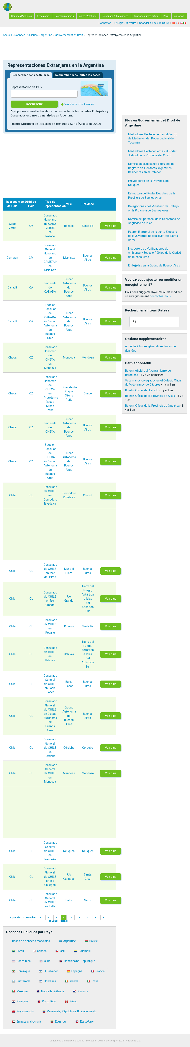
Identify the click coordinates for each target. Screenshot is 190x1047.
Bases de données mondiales (31, 941)
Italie (95, 981)
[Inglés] (181, 23)
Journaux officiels (64, 16)
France (100, 971)
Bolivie (93, 941)
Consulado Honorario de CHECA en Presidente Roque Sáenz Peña (51, 393)
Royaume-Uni (25, 1011)
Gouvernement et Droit (69, 35)
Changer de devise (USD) (154, 23)
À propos (179, 16)
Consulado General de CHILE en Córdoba (50, 748)
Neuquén (69, 851)
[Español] (174, 23)
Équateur (61, 1021)
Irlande (73, 981)
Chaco (88, 393)
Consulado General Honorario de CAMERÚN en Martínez (50, 258)
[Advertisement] (95, 48)
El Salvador (50, 971)
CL (31, 495)
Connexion (105, 23)
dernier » (65, 920)
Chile (12, 495)
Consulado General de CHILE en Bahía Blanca (50, 684)
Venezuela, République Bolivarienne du (71, 1011)
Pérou (73, 1001)
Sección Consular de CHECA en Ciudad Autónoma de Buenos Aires (50, 461)
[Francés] (178, 23)
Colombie (84, 951)
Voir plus (110, 226)
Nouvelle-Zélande (52, 991)
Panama (83, 991)
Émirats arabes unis (29, 1021)
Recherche (34, 104)
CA (31, 287)
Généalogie (43, 16)
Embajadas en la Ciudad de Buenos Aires (154, 265)
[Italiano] (185, 23)
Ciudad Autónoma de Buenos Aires (69, 287)
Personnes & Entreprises (115, 16)
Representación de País (26, 87)
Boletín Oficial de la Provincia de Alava (150, 396)
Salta (68, 900)
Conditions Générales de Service (67, 1040)
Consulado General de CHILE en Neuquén (50, 851)
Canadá (12, 287)
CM (31, 257)
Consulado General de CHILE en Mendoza (50, 773)
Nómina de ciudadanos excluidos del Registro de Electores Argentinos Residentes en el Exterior (151, 168)
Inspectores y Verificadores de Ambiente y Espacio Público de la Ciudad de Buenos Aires (154, 253)
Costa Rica (24, 961)
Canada (42, 951)
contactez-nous (160, 296)
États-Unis (87, 1021)
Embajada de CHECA (50, 427)
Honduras (50, 981)
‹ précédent (30, 917)
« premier (15, 917)
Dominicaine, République (79, 961)
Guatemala (23, 981)
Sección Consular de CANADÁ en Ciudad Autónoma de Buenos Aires (50, 321)
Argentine (46, 35)
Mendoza (69, 357)
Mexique (22, 991)
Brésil (20, 951)
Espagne (76, 971)
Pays (165, 16)
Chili (62, 951)
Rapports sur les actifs (146, 16)
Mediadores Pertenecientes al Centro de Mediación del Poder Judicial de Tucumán (152, 138)
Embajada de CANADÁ (50, 287)
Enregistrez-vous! (125, 23)
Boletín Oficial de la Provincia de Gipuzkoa (152, 405)
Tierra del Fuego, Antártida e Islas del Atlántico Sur (87, 598)
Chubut (87, 495)
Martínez (69, 257)
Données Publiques (21, 16)
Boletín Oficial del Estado (141, 390)
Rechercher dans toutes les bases (77, 75)
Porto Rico (49, 1001)
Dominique (23, 971)
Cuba (47, 961)
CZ (31, 357)
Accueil (7, 35)
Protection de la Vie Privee (100, 1040)
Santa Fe (88, 226)
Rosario (69, 226)
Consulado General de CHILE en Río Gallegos (50, 877)
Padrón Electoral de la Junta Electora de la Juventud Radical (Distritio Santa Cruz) (153, 236)
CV (31, 226)
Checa (12, 357)
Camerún (12, 257)
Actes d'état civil (87, 16)
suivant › (53, 920)
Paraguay (23, 1001)
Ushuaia (69, 654)
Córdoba (68, 747)
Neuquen (88, 851)
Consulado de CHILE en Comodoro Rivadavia (50, 495)
